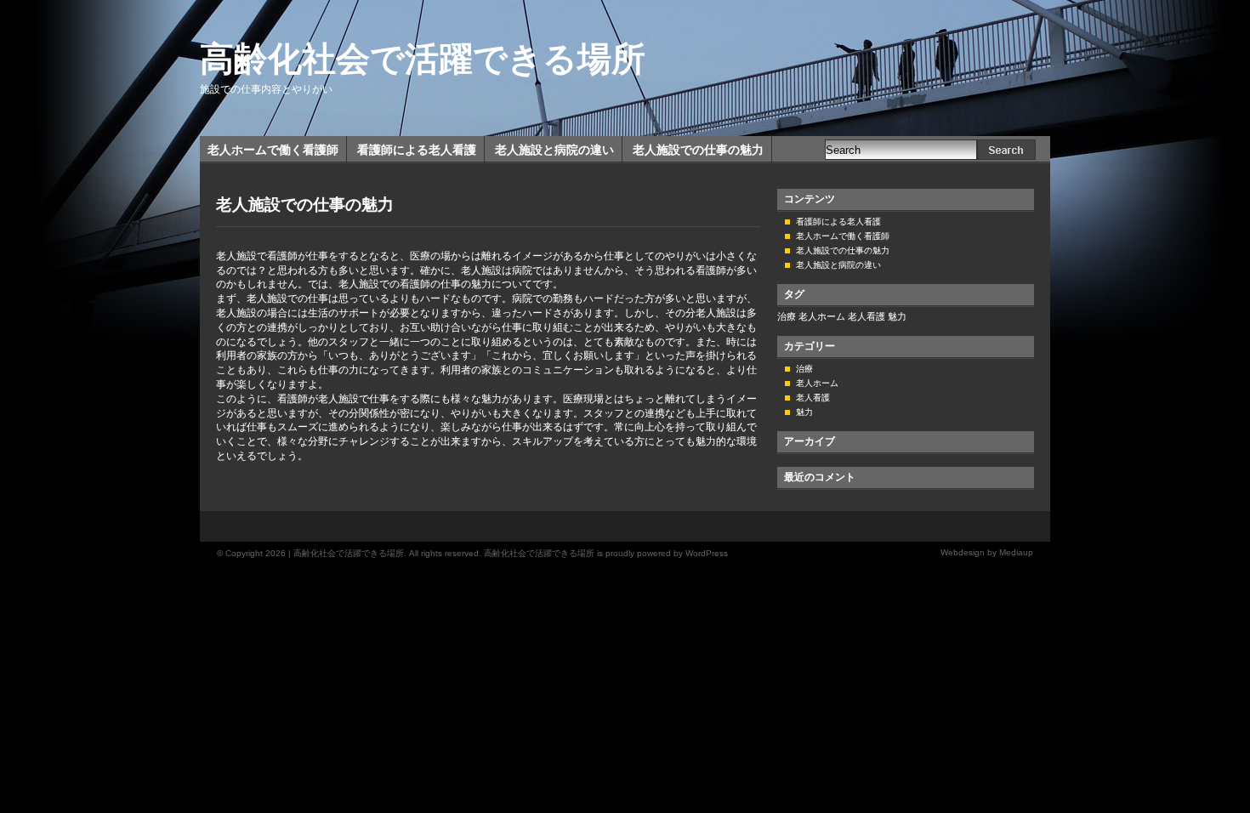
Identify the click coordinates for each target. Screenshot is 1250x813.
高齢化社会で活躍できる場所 (422, 58)
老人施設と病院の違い (554, 149)
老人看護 (866, 316)
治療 (786, 316)
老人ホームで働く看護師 (272, 149)
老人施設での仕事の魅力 (698, 149)
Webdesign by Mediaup (986, 552)
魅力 (897, 316)
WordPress (706, 553)
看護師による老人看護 (416, 149)
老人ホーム (821, 316)
